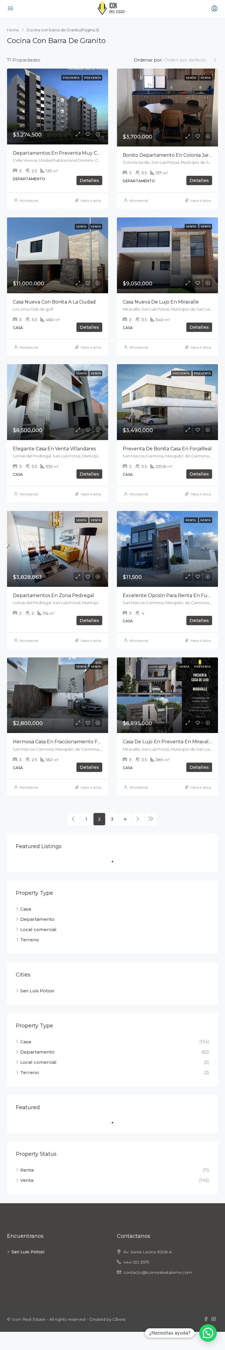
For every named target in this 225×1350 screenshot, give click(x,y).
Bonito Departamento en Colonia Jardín (170, 155)
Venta (26, 1180)
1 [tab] (115, 862)
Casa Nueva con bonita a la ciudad (54, 302)
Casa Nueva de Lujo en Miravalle (161, 302)
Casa (25, 909)
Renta (27, 1170)
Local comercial (38, 929)
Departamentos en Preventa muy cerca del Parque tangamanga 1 (92, 153)
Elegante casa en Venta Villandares (54, 448)
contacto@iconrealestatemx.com (157, 1272)
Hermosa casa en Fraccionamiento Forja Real (65, 741)
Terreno (29, 939)
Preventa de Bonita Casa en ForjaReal (167, 448)
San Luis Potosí (37, 990)
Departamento (37, 919)
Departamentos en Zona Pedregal (53, 595)
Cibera (118, 1319)
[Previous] (73, 819)
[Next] (138, 819)
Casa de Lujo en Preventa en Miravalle (168, 741)
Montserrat (29, 200)
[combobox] (190, 60)
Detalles (89, 180)
